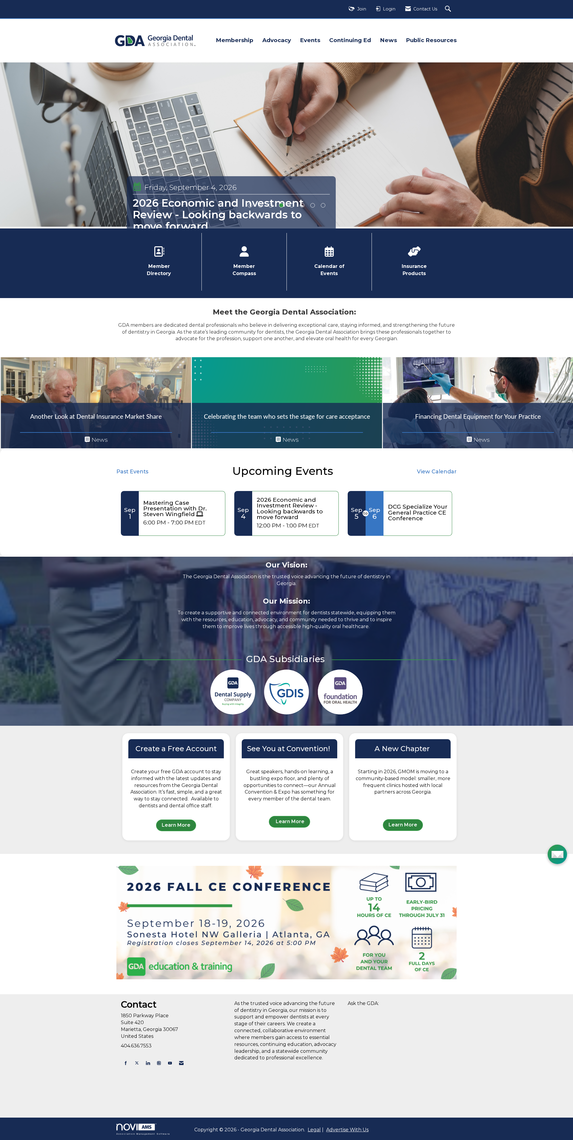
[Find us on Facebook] (126, 1063)
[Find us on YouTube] (170, 1063)
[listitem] (286, 144)
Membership (234, 40)
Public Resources (431, 40)
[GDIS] (286, 692)
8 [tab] (323, 205)
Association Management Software (143, 1134)
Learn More (176, 825)
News (388, 40)
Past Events (132, 471)
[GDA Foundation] (340, 692)
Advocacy (276, 40)
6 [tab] (302, 205)
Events (310, 40)
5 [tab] (291, 205)
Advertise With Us (347, 1130)
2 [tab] (260, 205)
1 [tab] (250, 205)
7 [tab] (312, 205)
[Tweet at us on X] (137, 1063)
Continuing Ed (350, 40)
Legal (314, 1130)
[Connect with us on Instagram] (159, 1063)
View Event (153, 225)
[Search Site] (448, 9)
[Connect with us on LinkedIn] (148, 1063)
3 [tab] (271, 205)
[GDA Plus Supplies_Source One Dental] (233, 692)
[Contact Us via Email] (181, 1063)
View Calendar (437, 471)
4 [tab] (281, 205)
